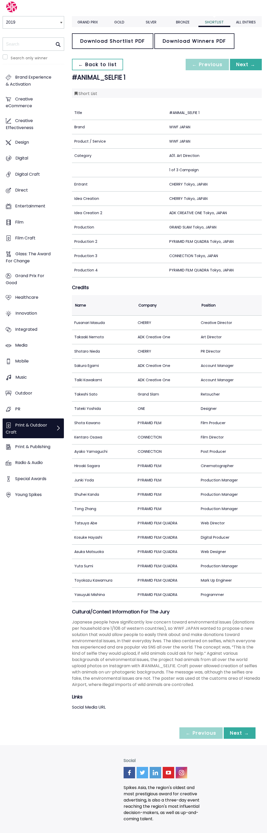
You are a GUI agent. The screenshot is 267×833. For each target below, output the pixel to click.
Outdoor (23, 393)
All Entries (246, 22)
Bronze (183, 22)
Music (21, 377)
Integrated (26, 329)
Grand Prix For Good (25, 279)
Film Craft (25, 238)
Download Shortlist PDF (112, 41)
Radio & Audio (29, 463)
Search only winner (29, 58)
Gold (119, 22)
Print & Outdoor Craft (26, 428)
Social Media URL (89, 707)
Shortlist (214, 22)
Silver (151, 22)
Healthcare (26, 298)
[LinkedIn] (155, 772)
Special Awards (30, 479)
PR (17, 409)
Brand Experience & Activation (28, 80)
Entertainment (30, 206)
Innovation (26, 313)
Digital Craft (27, 174)
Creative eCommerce (19, 102)
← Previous (207, 64)
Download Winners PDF (194, 41)
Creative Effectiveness (19, 124)
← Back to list (97, 64)
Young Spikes (28, 495)
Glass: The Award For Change (28, 257)
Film (19, 222)
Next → (246, 64)
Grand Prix (87, 22)
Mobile (22, 361)
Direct (21, 190)
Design (22, 142)
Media (21, 345)
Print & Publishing (32, 447)
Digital (21, 158)
